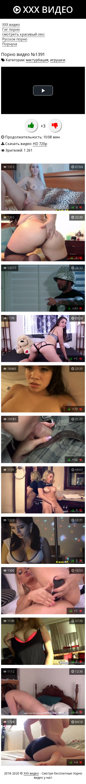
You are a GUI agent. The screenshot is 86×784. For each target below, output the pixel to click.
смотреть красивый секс (23, 34)
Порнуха (9, 44)
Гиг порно (11, 29)
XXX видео (47, 9)
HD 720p (40, 143)
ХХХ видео (11, 24)
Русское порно (14, 39)
